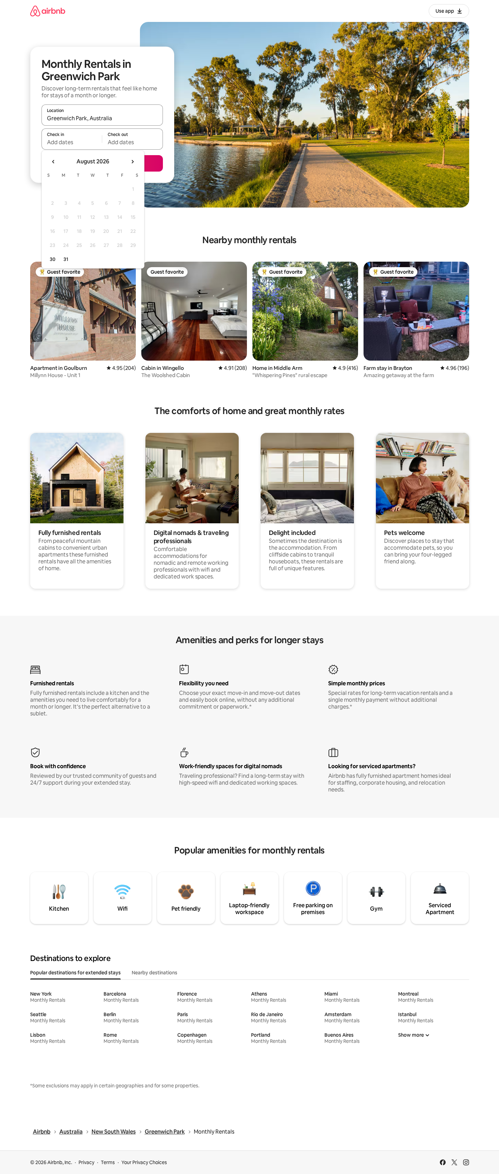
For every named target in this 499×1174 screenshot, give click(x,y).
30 (53, 259)
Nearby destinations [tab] (154, 973)
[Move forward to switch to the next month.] (132, 162)
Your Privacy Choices (144, 1162)
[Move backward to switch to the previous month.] (53, 162)
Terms (108, 1162)
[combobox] (102, 118)
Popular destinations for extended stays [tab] (75, 973)
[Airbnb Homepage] (47, 11)
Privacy (86, 1162)
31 (65, 259)
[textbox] (72, 142)
